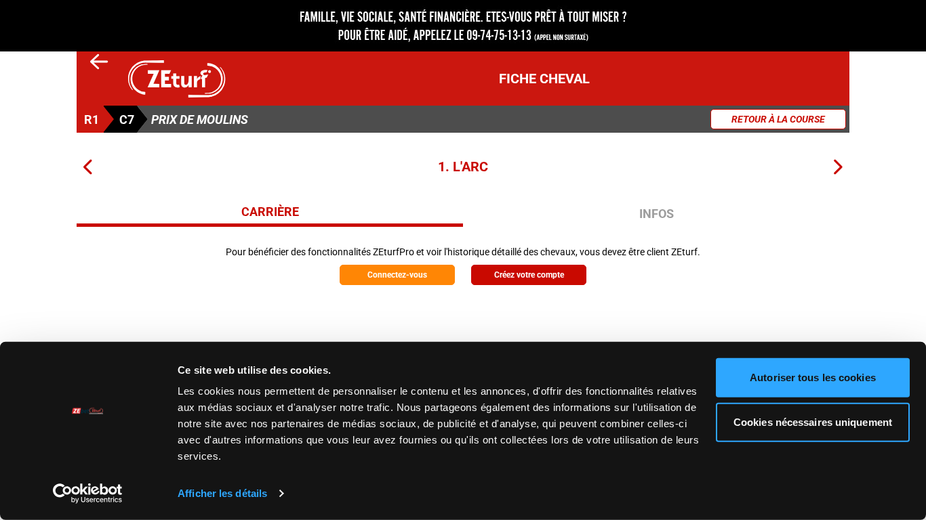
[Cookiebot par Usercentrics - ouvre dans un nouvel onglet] (87, 493)
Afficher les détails (222, 493)
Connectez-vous (397, 275)
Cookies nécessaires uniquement (812, 421)
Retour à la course (778, 119)
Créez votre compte (529, 275)
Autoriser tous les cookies (813, 377)
